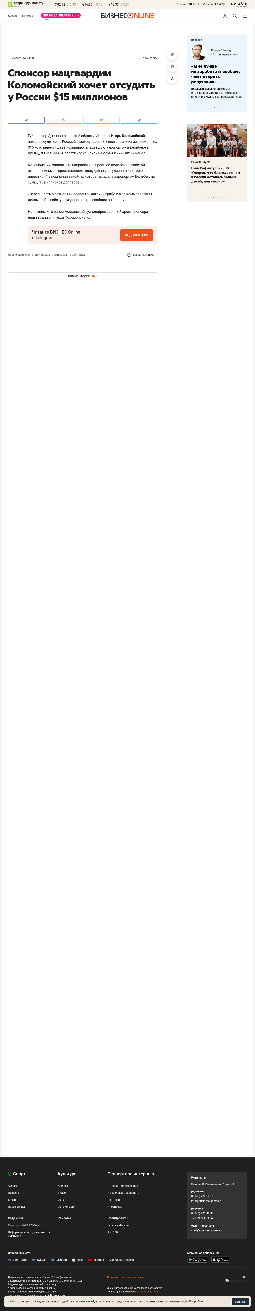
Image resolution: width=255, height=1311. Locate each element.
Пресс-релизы (17, 1206)
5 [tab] (215, 197)
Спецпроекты (118, 1218)
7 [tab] (219, 197)
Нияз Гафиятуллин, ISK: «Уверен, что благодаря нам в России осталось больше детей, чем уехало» (215, 174)
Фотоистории (66, 1206)
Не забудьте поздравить (123, 1192)
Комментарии (83, 276)
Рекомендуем (200, 162)
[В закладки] (172, 67)
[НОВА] (61, 16)
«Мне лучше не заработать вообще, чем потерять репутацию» (215, 73)
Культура (67, 1173)
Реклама (64, 1218)
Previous (193, 107)
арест (127, 211)
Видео (62, 1192)
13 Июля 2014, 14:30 (21, 58)
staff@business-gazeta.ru (207, 1230)
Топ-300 (113, 1232)
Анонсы (63, 1185)
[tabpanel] (217, 71)
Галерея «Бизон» (118, 1225)
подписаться (136, 235)
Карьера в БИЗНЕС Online (24, 1225)
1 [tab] (214, 107)
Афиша (12, 1185)
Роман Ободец (221, 50)
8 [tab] (221, 197)
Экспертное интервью (131, 1173)
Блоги (12, 1199)
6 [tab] (217, 197)
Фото (61, 1199)
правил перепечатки (147, 1291)
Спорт (19, 1173)
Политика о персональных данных (127, 1277)
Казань (181, 4)
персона (196, 39)
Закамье (27, 15)
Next (243, 107)
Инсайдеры (115, 1206)
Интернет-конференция (123, 1185)
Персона (13, 1192)
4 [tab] (213, 197)
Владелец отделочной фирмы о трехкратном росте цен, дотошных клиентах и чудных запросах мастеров (216, 92)
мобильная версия (121, 1259)
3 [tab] (218, 107)
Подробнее (196, 1301)
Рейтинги (114, 1199)
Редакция (15, 1218)
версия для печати (144, 254)
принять (240, 1301)
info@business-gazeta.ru (206, 1200)
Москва (208, 4)
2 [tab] (216, 107)
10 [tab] (225, 197)
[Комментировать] (172, 55)
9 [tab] (223, 197)
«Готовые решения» (224, 54)
